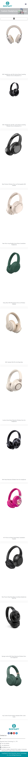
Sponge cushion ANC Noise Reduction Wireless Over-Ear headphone (14, 657)
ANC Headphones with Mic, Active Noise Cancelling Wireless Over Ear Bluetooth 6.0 (14, 125)
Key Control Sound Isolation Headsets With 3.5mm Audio (14, 716)
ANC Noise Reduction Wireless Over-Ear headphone (14, 480)
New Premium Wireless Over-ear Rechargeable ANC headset (14, 184)
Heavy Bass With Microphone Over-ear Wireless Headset (14, 303)
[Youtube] (14, 733)
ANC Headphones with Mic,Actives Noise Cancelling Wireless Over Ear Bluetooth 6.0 (14, 75)
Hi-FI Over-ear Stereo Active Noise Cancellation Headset (14, 538)
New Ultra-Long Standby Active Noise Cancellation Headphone (14, 244)
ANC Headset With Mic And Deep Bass (14, 362)
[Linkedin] (17, 733)
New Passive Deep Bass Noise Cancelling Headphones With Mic (14, 597)
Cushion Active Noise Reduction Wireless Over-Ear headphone (14, 420)
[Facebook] (9, 733)
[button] (25, 4)
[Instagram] (11, 733)
